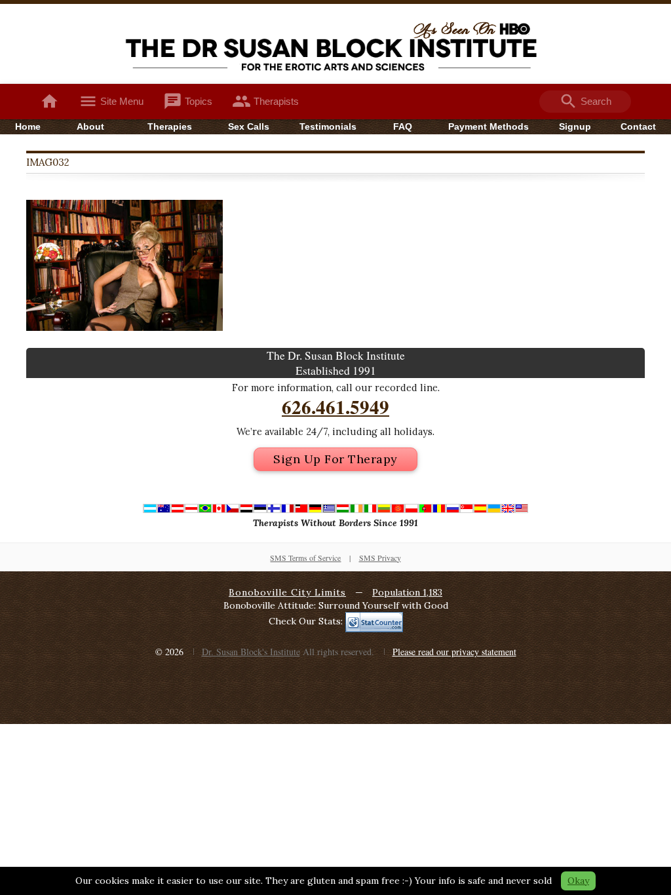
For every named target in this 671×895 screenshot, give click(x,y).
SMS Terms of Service (305, 557)
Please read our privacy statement (454, 651)
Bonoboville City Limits (287, 592)
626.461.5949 (335, 407)
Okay (578, 880)
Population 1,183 (407, 592)
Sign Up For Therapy (335, 459)
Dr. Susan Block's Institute (251, 651)
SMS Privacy (380, 557)
